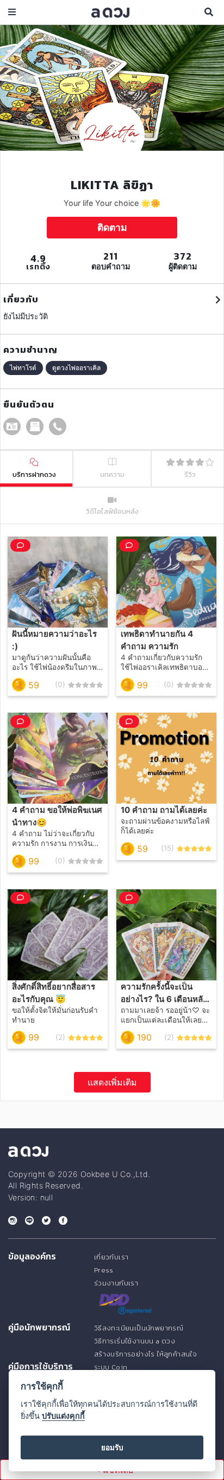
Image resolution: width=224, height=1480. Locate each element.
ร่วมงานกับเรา (116, 1283)
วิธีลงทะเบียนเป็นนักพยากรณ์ (138, 1328)
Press (104, 1270)
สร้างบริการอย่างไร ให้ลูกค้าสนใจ (145, 1354)
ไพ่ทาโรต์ (23, 368)
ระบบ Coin (111, 1367)
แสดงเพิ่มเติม (112, 1082)
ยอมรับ (112, 1447)
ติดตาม (112, 227)
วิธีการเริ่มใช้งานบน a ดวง (134, 1341)
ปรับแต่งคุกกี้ (63, 1415)
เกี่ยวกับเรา (111, 1257)
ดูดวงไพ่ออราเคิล (76, 368)
